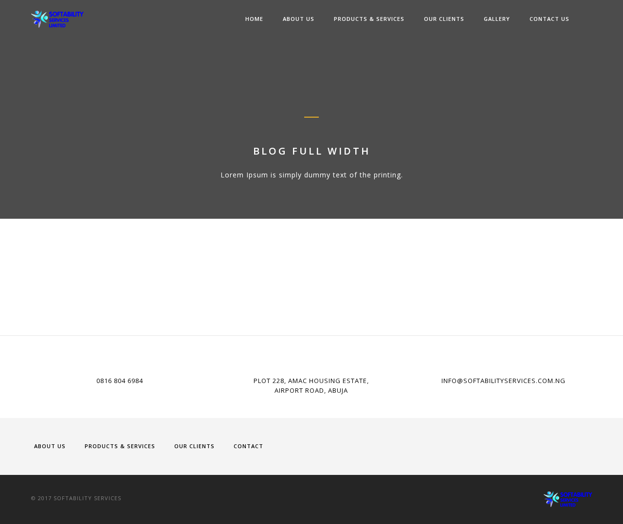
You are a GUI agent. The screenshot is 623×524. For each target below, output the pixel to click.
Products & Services (369, 18)
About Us (298, 18)
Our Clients (444, 18)
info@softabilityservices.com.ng (503, 380)
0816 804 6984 (119, 380)
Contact (248, 446)
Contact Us (549, 18)
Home (254, 18)
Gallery (497, 18)
